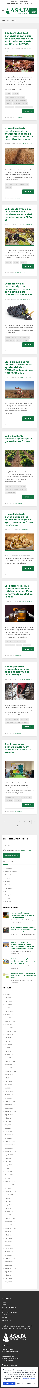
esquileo (10, 722)
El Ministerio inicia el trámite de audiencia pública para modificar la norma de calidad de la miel (19, 591)
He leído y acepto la (17, 850)
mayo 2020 (8, 1242)
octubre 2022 (9, 1148)
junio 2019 (8, 1278)
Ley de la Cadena (12, 489)
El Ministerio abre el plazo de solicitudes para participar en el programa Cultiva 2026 (23, 961)
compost (25, 719)
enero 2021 (8, 1215)
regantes (10, 107)
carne (9, 262)
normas (27, 645)
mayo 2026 (8, 1004)
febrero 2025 (9, 1054)
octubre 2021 (9, 1188)
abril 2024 (8, 1088)
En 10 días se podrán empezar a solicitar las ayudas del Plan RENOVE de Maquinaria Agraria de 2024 (19, 367)
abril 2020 (8, 1245)
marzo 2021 (8, 1208)
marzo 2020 (8, 1248)
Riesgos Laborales (11, 895)
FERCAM (7, 881)
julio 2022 (8, 1158)
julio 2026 (8, 998)
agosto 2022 (9, 1155)
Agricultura (18, 117)
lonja (24, 262)
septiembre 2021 (10, 1191)
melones (28, 797)
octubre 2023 (9, 1108)
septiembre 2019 (10, 1268)
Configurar (31, 1383)
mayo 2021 (8, 1205)
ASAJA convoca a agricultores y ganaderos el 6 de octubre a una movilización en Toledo (23, 930)
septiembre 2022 (10, 1151)
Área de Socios (23, 1)
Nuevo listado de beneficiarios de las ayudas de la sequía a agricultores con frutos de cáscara (19, 519)
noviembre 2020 (10, 1222)
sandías (18, 800)
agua (8, 93)
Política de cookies (28, 1379)
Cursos (4, 1310)
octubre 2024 (9, 1068)
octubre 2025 (9, 1028)
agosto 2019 (9, 1272)
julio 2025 (8, 1038)
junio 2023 (8, 1121)
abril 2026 (8, 1008)
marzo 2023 (8, 1131)
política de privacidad (24, 850)
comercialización (12, 719)
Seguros (8, 898)
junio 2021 (8, 1201)
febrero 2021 (9, 1212)
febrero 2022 (9, 1175)
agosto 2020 (9, 1232)
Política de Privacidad (14, 1328)
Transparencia (6, 1320)
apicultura (22, 641)
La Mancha (10, 797)
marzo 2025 (8, 1051)
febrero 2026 (9, 1014)
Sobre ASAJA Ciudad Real (9, 1312)
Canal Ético (26, 1328)
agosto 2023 (9, 1115)
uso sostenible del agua (24, 107)
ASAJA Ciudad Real (20, 273)
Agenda (4, 1305)
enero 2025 (8, 1058)
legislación (10, 340)
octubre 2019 (9, 1265)
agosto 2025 (9, 1034)
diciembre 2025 (10, 1021)
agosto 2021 (9, 1195)
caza (16, 262)
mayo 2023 (8, 1125)
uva (20, 340)
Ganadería (18, 655)
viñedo (24, 489)
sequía (9, 187)
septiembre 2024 (10, 1071)
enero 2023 (8, 1138)
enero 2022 (8, 1178)
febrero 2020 (9, 1252)
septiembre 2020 (10, 1228)
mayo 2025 (8, 1044)
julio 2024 (8, 1078)
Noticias (4, 1302)
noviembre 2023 (10, 1105)
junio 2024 (8, 1081)
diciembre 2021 (10, 1181)
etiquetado (10, 645)
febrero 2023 (9, 1135)
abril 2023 (8, 1128)
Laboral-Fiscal (9, 888)
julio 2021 (8, 1198)
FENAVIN (7, 878)
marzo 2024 (8, 1091)
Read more (28, 111)
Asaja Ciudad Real (27, 144)
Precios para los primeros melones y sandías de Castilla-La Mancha (18, 748)
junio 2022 (8, 1161)
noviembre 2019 (10, 1262)
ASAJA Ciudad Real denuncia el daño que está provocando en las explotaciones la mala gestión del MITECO (19, 39)
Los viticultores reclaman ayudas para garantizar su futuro (18, 439)
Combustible (9, 875)
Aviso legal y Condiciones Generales (13, 1326)
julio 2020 (8, 1235)
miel (19, 645)
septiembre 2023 (10, 1111)
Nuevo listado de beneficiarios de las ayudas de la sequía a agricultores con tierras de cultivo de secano (19, 134)
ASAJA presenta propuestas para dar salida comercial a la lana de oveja (17, 670)
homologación (24, 337)
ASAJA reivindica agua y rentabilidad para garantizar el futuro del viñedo (22, 915)
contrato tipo (11, 337)
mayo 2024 (8, 1085)
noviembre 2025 (10, 1024)
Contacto (14, 1)
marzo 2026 (8, 1011)
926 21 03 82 (28, 3)
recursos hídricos (21, 103)
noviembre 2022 (10, 1145)
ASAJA (16, 93)
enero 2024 (8, 1098)
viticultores (11, 492)
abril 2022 (8, 1168)
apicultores (11, 641)
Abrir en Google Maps (10, 1365)
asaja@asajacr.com (15, 3)
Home (3, 20)
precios (9, 800)
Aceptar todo (8, 1383)
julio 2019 (8, 1275)
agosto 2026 (9, 994)
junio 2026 (8, 1001)
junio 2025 (8, 1041)
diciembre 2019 (10, 1258)
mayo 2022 (8, 1165)
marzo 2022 (8, 1171)
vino (26, 340)
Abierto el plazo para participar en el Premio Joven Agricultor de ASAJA (23, 976)
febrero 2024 (9, 1095)
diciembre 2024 (10, 1061)
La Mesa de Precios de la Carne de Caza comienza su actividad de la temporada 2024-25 (19, 214)
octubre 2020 (9, 1225)
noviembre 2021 (10, 1185)
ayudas (9, 184)
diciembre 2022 (10, 1141)
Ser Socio (4, 1315)
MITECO (9, 103)
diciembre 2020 (10, 1218)
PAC (6, 891)
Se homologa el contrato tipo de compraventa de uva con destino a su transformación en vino (19, 289)
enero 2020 (8, 1255)
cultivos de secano (22, 184)
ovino (26, 722)
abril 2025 (8, 1048)
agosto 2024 (9, 1075)
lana (18, 722)
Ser (33, 11)
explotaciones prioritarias (15, 97)
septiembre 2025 (10, 1031)
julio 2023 (8, 1118)
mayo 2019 (8, 1282)
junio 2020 (8, 1238)
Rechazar (20, 1383)
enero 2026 (8, 1018)
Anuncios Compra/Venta (9, 1307)
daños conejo (20, 486)
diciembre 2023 (10, 1101)
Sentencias (8, 901)
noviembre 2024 (10, 1065)
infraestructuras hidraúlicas (16, 100)
